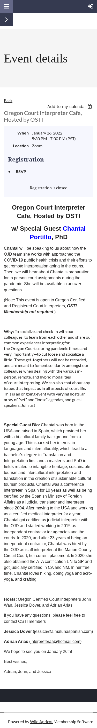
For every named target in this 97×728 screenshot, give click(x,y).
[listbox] (70, 106)
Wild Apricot (41, 721)
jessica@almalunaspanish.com (63, 631)
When (23, 132)
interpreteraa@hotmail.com (55, 641)
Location (21, 145)
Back (8, 100)
